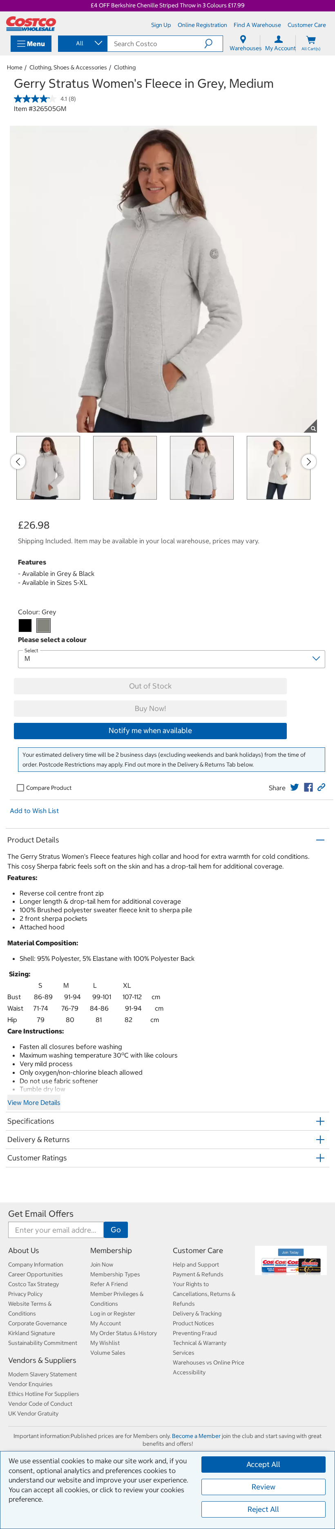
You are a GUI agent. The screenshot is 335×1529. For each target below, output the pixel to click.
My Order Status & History (123, 1333)
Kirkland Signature (31, 1333)
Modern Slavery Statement (42, 1374)
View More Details (33, 1102)
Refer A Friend (109, 1284)
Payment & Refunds (198, 1274)
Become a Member (196, 1436)
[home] (31, 23)
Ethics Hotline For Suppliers (43, 1394)
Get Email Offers (41, 1213)
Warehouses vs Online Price (208, 1362)
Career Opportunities (35, 1274)
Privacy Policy (25, 1294)
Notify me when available (150, 730)
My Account (105, 1323)
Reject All (263, 1509)
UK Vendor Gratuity (33, 1413)
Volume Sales (107, 1352)
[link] (294, 787)
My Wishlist (105, 1343)
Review (263, 1486)
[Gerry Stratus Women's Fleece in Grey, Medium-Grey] (43, 625)
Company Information (35, 1264)
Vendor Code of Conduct (40, 1403)
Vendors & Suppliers (42, 1360)
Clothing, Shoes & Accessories (68, 67)
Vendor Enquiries (30, 1384)
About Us (23, 1250)
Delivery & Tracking (197, 1313)
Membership (111, 1250)
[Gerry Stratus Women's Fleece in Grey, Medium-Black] (25, 625)
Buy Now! (150, 708)
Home (14, 67)
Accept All (263, 1464)
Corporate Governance (37, 1323)
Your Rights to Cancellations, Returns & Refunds (204, 1293)
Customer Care (198, 1250)
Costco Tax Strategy (33, 1284)
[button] (213, 43)
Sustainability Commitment (42, 1343)
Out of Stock (150, 686)
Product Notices (193, 1323)
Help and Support (196, 1264)
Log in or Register (112, 1313)
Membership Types (115, 1274)
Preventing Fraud (195, 1333)
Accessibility (189, 1372)
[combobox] (82, 43)
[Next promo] (309, 461)
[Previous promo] (18, 461)
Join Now (101, 1264)
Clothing (125, 67)
